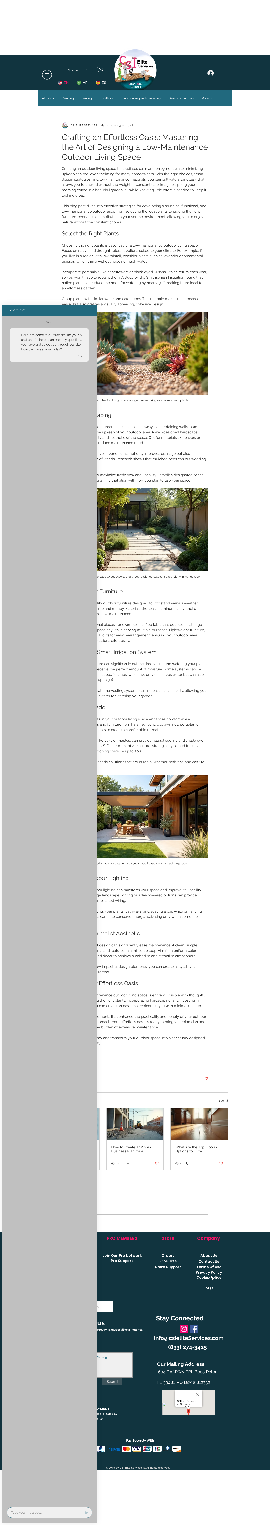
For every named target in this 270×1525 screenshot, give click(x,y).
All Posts (48, 98)
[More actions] (205, 125)
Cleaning (68, 98)
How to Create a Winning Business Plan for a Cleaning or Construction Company (132, 1149)
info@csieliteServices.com (189, 1338)
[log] (49, 910)
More (205, 98)
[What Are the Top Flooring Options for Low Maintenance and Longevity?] (199, 1124)
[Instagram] (184, 1329)
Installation (107, 98)
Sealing (87, 98)
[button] (47, 74)
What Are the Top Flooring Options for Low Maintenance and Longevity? (197, 1149)
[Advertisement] (135, 27)
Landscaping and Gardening (141, 98)
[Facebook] (194, 1329)
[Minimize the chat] (89, 310)
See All (223, 1100)
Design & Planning (181, 98)
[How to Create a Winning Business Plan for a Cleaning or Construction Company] (135, 1124)
